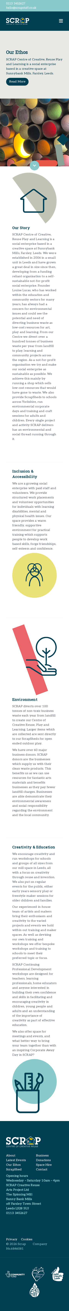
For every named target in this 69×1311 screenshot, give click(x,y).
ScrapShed (14, 1169)
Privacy (11, 1239)
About (10, 1155)
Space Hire (44, 1165)
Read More (17, 81)
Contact (41, 1169)
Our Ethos (13, 1165)
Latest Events (16, 1160)
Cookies (26, 1239)
